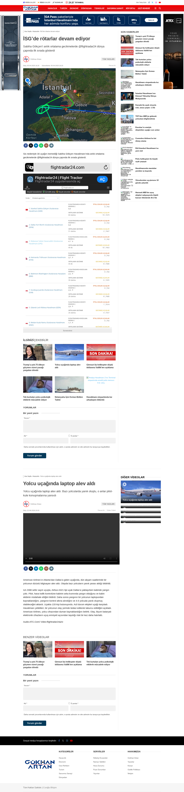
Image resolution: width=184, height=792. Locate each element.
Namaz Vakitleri (99, 762)
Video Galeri (111, 510)
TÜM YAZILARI (108, 59)
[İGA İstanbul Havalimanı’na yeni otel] (127, 154)
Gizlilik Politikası (134, 770)
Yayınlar (96, 773)
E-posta (74, 436)
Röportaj (130, 8)
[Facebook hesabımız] (149, 3)
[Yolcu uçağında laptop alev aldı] (69, 353)
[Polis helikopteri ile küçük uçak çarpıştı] (127, 164)
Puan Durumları (99, 770)
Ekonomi (74, 8)
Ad (25, 436)
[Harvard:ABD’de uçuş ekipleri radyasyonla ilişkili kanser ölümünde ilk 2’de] (127, 200)
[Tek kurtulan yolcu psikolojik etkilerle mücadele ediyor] (37, 385)
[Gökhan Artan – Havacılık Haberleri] (30, 10)
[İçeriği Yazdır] (51, 145)
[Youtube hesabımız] (160, 3)
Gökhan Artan (35, 59)
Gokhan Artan (133, 758)
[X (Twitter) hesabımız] (152, 3)
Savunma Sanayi (115, 8)
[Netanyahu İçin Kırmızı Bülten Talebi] (69, 385)
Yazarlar (131, 762)
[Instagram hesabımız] (156, 3)
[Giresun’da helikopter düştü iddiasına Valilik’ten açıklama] (101, 353)
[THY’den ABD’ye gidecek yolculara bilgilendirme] (127, 123)
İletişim (130, 773)
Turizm (63, 8)
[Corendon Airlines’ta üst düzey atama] (127, 144)
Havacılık (52, 8)
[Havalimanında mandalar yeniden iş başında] (127, 176)
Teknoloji (99, 8)
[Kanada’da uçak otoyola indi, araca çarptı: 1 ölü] (127, 112)
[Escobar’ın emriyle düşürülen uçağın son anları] (127, 134)
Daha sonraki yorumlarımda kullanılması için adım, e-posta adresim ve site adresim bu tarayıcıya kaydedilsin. (67, 447)
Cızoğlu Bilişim (50, 787)
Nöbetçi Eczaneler (100, 758)
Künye (130, 766)
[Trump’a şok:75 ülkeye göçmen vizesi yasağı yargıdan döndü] (37, 353)
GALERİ (30, 2)
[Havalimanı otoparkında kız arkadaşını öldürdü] (101, 385)
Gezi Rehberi (144, 8)
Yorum (27, 418)
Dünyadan (86, 8)
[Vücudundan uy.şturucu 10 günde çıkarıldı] (127, 188)
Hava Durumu (98, 766)
